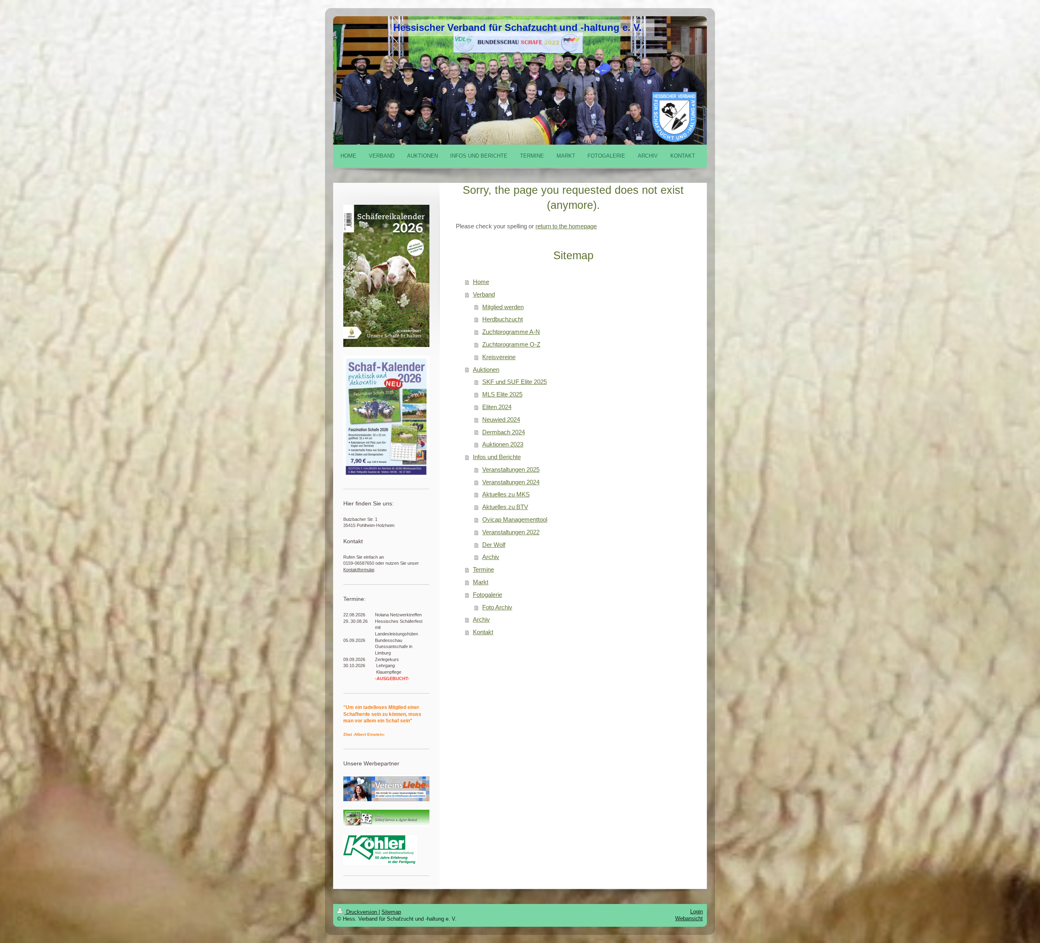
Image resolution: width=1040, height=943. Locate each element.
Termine (483, 569)
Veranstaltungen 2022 (511, 532)
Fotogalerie (487, 594)
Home (481, 281)
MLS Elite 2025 (502, 394)
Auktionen (486, 369)
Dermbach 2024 (503, 432)
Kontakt (483, 632)
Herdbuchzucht (502, 319)
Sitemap (391, 912)
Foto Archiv (497, 607)
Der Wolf (493, 544)
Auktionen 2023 (502, 444)
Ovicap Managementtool (514, 519)
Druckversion (361, 912)
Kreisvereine (499, 356)
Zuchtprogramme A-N (511, 331)
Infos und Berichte (497, 456)
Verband (484, 294)
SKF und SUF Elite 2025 (514, 381)
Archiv (490, 556)
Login (696, 911)
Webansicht (689, 918)
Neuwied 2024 (501, 419)
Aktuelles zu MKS (506, 494)
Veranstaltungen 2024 (511, 482)
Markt (480, 582)
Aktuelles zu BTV (505, 506)
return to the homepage (566, 226)
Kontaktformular (358, 569)
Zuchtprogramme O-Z (511, 344)
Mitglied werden (503, 306)
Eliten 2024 (496, 406)
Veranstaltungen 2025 (511, 469)
